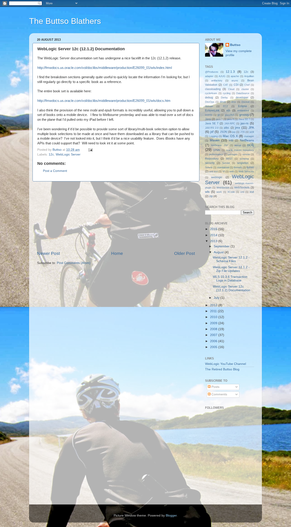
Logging (213, 136)
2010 (214, 317)
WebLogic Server (68, 154)
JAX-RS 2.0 (211, 127)
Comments (219, 394)
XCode (231, 192)
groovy (244, 114)
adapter (209, 76)
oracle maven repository (240, 150)
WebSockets (242, 187)
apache (235, 76)
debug (209, 97)
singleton (242, 163)
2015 (214, 229)
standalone (223, 167)
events (209, 114)
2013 (214, 241)
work (219, 192)
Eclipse (242, 106)
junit (252, 131)
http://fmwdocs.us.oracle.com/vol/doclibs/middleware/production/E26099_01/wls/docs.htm (104, 101)
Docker (245, 101)
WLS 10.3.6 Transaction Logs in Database (230, 278)
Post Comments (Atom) (73, 263)
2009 (214, 323)
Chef (247, 84)
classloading (213, 89)
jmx (237, 127)
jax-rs (244, 123)
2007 (214, 335)
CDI (236, 84)
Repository (211, 158)
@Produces (211, 71)
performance (216, 154)
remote (246, 154)
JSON (223, 131)
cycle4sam (211, 93)
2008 (214, 329)
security (210, 163)
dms (233, 101)
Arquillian (249, 76)
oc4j (250, 145)
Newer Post (48, 253)
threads (238, 167)
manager (249, 136)
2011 (214, 311)
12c (51, 154)
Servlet (226, 163)
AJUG (222, 76)
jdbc (226, 127)
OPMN (216, 150)
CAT (225, 84)
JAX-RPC (229, 123)
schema (244, 158)
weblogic (216, 177)
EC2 (225, 106)
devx (223, 101)
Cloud (231, 89)
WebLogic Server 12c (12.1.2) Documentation (231, 288)
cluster (245, 89)
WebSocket (222, 187)
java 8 (230, 119)
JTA (242, 131)
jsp (233, 131)
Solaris (209, 167)
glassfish (229, 114)
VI (224, 171)
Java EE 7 (244, 119)
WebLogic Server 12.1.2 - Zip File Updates (231, 269)
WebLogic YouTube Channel (225, 364)
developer (242, 97)
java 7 (219, 119)
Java (208, 119)
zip (211, 196)
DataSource (242, 93)
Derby (224, 97)
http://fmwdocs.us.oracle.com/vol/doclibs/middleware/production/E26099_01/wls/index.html (104, 68)
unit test (213, 171)
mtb (231, 140)
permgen (233, 154)
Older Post (184, 253)
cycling (227, 93)
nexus (237, 145)
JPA (251, 127)
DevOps (209, 101)
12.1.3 (230, 71)
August (219, 252)
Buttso (235, 45)
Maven (215, 140)
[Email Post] (90, 149)
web (231, 171)
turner (250, 167)
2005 (214, 347)
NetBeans (247, 140)
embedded (243, 110)
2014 (214, 235)
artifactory (216, 80)
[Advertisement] (116, 216)
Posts (215, 387)
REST (229, 158)
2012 (214, 305)
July (217, 297)
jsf (211, 131)
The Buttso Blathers (65, 21)
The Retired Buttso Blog (222, 369)
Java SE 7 (211, 123)
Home (117, 253)
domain (209, 106)
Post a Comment (55, 171)
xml (242, 192)
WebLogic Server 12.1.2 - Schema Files (231, 259)
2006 (214, 341)
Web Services (246, 171)
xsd (252, 191)
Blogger (171, 515)
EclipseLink (212, 110)
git (218, 114)
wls (207, 191)
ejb (228, 110)
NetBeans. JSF (219, 145)
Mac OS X (230, 136)
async (234, 80)
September (222, 246)
